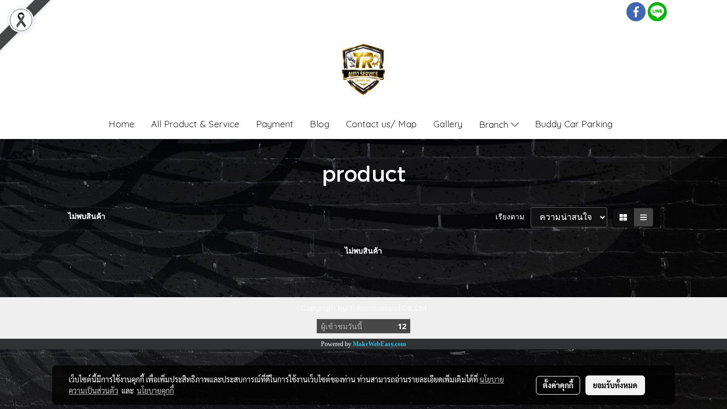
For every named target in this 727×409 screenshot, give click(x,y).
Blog (319, 123)
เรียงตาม (513, 217)
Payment (274, 123)
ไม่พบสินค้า (86, 216)
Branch (495, 123)
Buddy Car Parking (574, 123)
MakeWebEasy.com (379, 344)
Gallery (447, 123)
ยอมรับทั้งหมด (615, 385)
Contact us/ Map (381, 123)
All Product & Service (195, 123)
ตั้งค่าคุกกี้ (558, 385)
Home (122, 123)
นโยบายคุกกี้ (155, 390)
